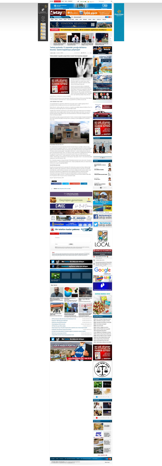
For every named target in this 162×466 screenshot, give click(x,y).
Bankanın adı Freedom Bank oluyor (56, 314)
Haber (58, 188)
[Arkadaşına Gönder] (83, 53)
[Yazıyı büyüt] (90, 53)
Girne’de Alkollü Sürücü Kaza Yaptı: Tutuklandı (101, 341)
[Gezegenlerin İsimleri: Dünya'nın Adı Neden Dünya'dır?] (107, 384)
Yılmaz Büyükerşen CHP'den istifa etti (58, 324)
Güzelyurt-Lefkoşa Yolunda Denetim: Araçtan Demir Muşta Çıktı (101, 339)
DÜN (106, 455)
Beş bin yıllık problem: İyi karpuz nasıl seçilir (55, 280)
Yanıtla (54, 256)
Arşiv (66, 1)
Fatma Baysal (100, 164)
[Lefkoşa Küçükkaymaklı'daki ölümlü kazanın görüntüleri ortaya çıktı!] (107, 412)
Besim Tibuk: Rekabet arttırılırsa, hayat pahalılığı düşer (102, 338)
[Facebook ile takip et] (106, 17)
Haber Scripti (107, 462)
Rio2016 (78, 458)
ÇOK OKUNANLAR (97, 421)
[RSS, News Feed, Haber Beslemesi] (111, 17)
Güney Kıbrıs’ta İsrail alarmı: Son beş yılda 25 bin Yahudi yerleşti (102, 323)
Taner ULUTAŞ (99, 173)
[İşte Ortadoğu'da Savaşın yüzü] (98, 391)
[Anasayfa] (51, 17)
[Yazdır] (85, 53)
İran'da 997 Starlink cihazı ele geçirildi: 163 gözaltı (102, 329)
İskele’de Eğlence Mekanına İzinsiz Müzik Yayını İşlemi (102, 343)
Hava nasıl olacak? (98, 325)
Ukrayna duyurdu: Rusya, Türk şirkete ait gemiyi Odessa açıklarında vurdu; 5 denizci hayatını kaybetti (69, 327)
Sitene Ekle (70, 1)
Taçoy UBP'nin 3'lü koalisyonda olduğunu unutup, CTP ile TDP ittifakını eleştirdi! (59, 44)
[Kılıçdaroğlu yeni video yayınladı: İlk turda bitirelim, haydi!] (107, 405)
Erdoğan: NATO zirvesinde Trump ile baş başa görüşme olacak (63, 334)
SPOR (57, 458)
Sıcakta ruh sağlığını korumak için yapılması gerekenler (101, 328)
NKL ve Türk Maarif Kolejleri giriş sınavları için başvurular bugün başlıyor (102, 320)
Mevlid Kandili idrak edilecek (79, 17)
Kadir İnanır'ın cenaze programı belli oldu (59, 333)
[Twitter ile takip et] (107, 17)
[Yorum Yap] (81, 53)
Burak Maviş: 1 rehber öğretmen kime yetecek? (101, 44)
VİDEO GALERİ (96, 400)
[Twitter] (53, 53)
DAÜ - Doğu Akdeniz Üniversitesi (70, 458)
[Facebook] (51, 53)
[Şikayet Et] (89, 256)
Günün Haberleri (57, 1)
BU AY (99, 455)
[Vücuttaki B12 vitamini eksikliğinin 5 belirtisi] (107, 391)
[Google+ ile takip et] (109, 17)
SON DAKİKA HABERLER (98, 316)
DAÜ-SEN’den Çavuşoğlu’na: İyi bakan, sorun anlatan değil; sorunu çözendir (102, 321)
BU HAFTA (103, 455)
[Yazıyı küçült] (88, 53)
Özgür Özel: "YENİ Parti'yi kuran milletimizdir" (60, 320)
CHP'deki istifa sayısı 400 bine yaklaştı (58, 325)
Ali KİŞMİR (97, 178)
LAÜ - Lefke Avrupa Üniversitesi (86, 458)
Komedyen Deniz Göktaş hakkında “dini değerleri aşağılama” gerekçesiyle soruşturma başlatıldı (69, 331)
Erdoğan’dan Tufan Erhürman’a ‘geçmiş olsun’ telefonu (61, 329)
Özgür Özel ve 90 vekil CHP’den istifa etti (59, 322)
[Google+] (54, 53)
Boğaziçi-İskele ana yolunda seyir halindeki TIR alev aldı (73, 44)
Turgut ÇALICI (98, 183)
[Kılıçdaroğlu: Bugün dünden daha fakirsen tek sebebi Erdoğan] (98, 405)
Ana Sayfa (51, 1)
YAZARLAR (96, 160)
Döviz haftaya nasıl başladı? (100, 324)
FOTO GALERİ (96, 379)
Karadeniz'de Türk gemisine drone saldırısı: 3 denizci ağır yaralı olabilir (85, 300)
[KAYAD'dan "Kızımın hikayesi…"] (98, 412)
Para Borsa (61, 458)
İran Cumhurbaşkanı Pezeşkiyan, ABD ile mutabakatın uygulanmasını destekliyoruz (84, 30)
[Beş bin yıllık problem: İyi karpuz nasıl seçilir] (98, 384)
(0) (57, 256)
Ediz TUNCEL (97, 168)
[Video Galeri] (66, 17)
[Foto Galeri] (57, 17)
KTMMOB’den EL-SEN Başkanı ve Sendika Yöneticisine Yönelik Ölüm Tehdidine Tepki (102, 333)
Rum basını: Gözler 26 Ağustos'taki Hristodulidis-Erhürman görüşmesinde (86, 44)
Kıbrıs (63, 188)
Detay (61, 188)
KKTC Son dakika (67, 188)
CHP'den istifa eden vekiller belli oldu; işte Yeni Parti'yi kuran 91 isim (64, 318)
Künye (62, 1)
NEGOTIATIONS (95, 458)
